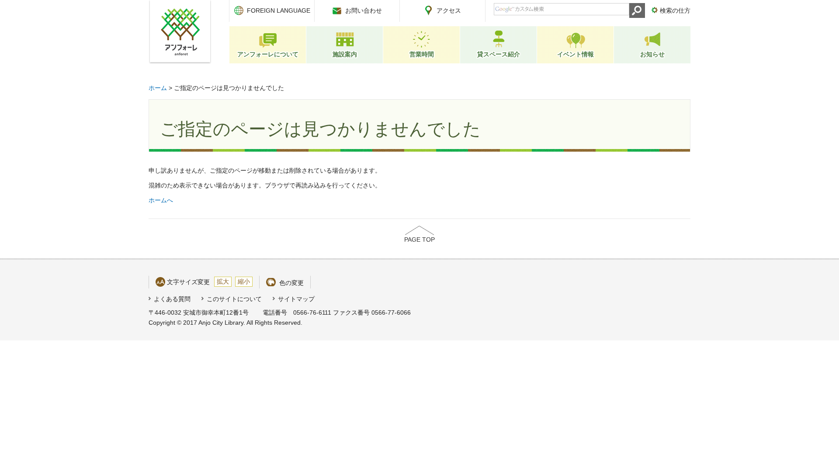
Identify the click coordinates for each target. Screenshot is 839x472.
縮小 (244, 281)
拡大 (223, 281)
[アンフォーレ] (180, 32)
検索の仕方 (675, 10)
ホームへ (161, 200)
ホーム (158, 87)
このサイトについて (234, 298)
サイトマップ (296, 298)
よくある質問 (172, 298)
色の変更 (291, 282)
